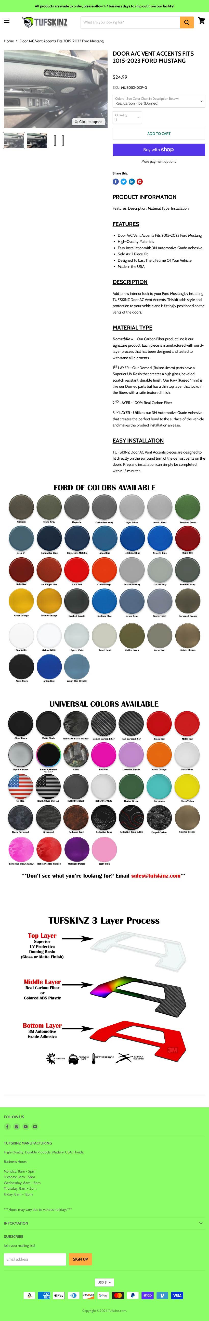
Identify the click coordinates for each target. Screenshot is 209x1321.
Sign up (80, 1259)
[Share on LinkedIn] (132, 182)
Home (9, 41)
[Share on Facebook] (116, 182)
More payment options (158, 161)
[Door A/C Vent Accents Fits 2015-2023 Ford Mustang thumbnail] (14, 140)
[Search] (187, 22)
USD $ (102, 1282)
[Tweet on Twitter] (124, 182)
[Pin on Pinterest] (140, 182)
